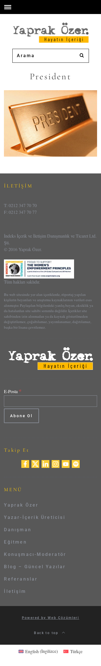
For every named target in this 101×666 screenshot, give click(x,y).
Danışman (17, 529)
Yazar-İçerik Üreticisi (34, 517)
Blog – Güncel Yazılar (35, 566)
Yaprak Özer (21, 505)
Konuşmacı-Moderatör (35, 554)
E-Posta (13, 391)
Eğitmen (15, 542)
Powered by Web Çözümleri (50, 618)
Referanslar (21, 579)
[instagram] (55, 463)
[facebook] (25, 463)
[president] (50, 123)
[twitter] (35, 463)
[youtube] (65, 463)
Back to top (47, 633)
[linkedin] (45, 463)
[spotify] (75, 463)
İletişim (15, 591)
